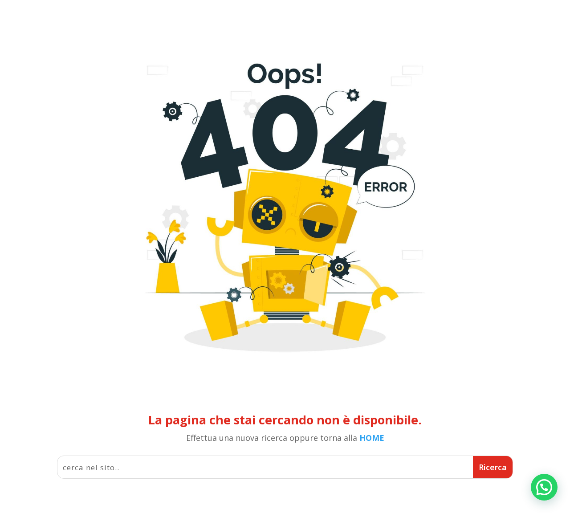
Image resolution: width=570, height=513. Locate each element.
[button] (544, 487)
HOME (371, 437)
